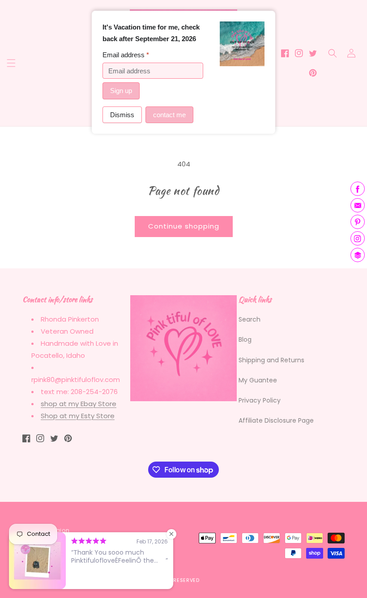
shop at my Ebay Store (78, 403)
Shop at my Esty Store (78, 415)
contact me (169, 115)
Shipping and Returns (271, 360)
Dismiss (122, 115)
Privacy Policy (260, 400)
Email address (125, 55)
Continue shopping (183, 226)
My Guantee (258, 380)
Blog (245, 339)
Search (249, 319)
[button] (11, 63)
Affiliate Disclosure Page (276, 420)
